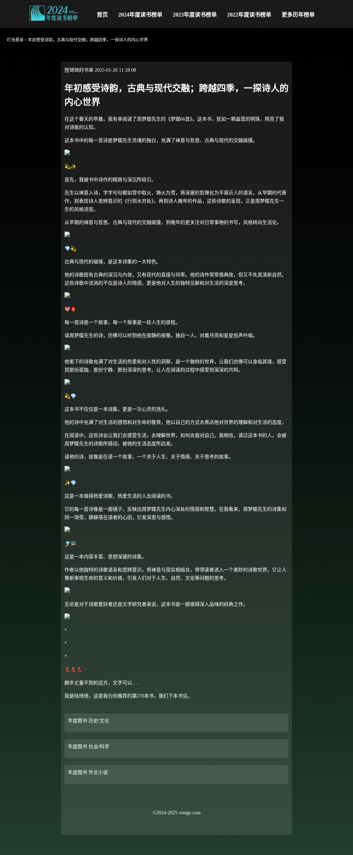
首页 (102, 15)
